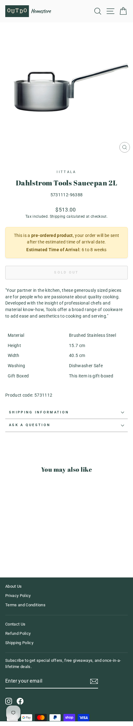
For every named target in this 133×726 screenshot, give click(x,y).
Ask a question (29, 425)
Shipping (58, 216)
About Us (13, 586)
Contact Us (15, 624)
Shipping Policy (19, 642)
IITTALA (66, 172)
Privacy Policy (18, 595)
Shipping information (39, 412)
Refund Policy (18, 633)
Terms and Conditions (25, 605)
